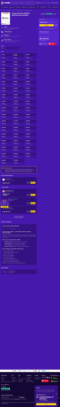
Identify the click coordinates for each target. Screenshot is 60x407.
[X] (43, 377)
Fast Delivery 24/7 (8, 190)
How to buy (14, 377)
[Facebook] (42, 377)
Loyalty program (14, 380)
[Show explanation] (12, 191)
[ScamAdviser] (44, 39)
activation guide (9, 32)
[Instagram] (45, 377)
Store (4, 10)
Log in (53, 2)
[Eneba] (5, 2)
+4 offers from (48, 28)
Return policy (20, 381)
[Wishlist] (45, 3)
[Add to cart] (56, 25)
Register (56, 2)
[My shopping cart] (48, 3)
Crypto (13, 10)
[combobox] (23, 2)
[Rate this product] (6, 229)
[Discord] (47, 377)
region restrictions (9, 29)
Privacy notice (16, 399)
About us (2, 377)
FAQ (19, 377)
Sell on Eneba (37, 377)
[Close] (56, 393)
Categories (9, 10)
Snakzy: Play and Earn (30, 381)
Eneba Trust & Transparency (6, 381)
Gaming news (29, 377)
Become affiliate (29, 380)
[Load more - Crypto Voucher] (2, 32)
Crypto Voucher (19, 10)
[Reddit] (49, 377)
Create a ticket (20, 380)
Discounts (13, 381)
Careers (2, 380)
